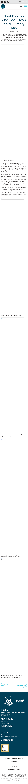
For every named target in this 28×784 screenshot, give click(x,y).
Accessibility (14, 761)
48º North (14, 766)
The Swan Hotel (14, 772)
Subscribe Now (23, 2)
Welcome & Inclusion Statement (14, 758)
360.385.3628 (9, 739)
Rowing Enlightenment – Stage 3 (22, 685)
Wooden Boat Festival (14, 769)
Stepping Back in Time (7, 684)
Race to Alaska (14, 764)
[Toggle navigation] (23, 6)
